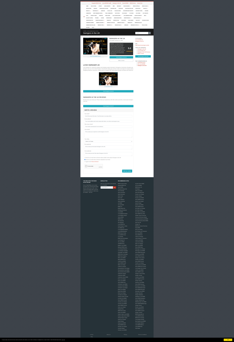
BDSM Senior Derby (122, 310)
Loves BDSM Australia (139, 315)
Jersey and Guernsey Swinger (141, 217)
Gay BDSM (131, 13)
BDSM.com (120, 206)
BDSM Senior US (138, 187)
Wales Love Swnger (122, 264)
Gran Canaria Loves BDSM (140, 264)
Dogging (146, 10)
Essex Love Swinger (122, 278)
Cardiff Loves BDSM (122, 261)
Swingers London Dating (140, 273)
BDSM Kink (121, 8)
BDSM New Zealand (129, 8)
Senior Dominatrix (121, 194)
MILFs (145, 15)
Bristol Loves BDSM (122, 289)
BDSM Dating (88, 8)
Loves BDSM (120, 211)
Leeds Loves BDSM (139, 240)
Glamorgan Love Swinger (140, 248)
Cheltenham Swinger (122, 273)
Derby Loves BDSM (121, 312)
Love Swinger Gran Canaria (140, 268)
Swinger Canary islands (139, 257)
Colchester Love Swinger (123, 287)
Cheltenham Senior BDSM (123, 277)
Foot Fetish (117, 13)
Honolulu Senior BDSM (139, 183)
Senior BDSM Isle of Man (140, 213)
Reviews (88, 27)
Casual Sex (109, 10)
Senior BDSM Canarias (139, 255)
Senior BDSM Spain (139, 247)
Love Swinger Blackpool (122, 248)
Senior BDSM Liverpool (139, 310)
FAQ (92, 336)
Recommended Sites (92, 31)
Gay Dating (138, 13)
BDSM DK (95, 8)
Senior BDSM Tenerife (139, 261)
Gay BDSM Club (121, 227)
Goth (87, 15)
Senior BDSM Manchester (140, 287)
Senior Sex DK (116, 20)
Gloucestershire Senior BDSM (123, 271)
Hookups (101, 15)
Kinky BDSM (137, 227)
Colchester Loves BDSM (122, 284)
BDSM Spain (138, 8)
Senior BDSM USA (89, 20)
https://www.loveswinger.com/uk (142, 45)
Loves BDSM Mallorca (139, 324)
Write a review (141, 53)
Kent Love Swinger (139, 229)
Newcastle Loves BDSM (139, 291)
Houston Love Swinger (139, 194)
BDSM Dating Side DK (139, 314)
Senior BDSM (125, 3)
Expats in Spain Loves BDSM (123, 314)
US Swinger (137, 188)
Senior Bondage (121, 190)
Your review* (87, 129)
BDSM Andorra (127, 6)
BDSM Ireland (113, 8)
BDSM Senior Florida (122, 233)
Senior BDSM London (139, 271)
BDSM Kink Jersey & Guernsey (141, 225)
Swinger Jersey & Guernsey (140, 215)
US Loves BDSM (138, 185)
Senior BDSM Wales (99, 20)
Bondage (103, 10)
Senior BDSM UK (139, 39)
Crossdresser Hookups (128, 10)
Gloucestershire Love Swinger (123, 268)
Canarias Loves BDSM (139, 254)
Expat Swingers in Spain (122, 225)
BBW (114, 6)
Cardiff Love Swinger (122, 266)
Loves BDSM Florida (122, 234)
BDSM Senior (133, 3)
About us (108, 334)
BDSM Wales (95, 10)
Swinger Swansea (138, 280)
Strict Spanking (121, 220)
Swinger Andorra (100, 22)
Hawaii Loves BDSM (122, 322)
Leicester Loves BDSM (139, 277)
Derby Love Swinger (122, 307)
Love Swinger (120, 236)
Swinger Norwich (138, 305)
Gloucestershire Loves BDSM (123, 270)
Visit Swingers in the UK (143, 56)
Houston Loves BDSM (139, 197)
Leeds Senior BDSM (139, 241)
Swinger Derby (121, 308)
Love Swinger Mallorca (139, 322)
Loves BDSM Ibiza (138, 326)
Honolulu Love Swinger (122, 326)
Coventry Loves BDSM (122, 303)
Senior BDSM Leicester (139, 278)
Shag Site (138, 20)
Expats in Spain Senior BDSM (123, 315)
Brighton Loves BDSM (122, 245)
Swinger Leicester (138, 275)
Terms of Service (95, 161)
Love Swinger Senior (128, 15)
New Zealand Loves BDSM (140, 321)
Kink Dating (107, 15)
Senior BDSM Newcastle (140, 289)
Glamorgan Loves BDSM (140, 250)
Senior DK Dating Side (139, 192)
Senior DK (109, 20)
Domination (88, 13)
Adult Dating (93, 6)
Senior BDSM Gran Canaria (140, 266)
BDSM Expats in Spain (104, 8)
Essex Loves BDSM (121, 280)
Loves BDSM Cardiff (106, 3)
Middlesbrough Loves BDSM (140, 301)
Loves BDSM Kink (121, 224)
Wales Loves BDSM (121, 257)
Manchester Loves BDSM (140, 285)
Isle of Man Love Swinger (140, 208)
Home (87, 6)
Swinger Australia (111, 22)
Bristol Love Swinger (122, 292)
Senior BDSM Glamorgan (140, 252)
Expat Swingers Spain (97, 13)
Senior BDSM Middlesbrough (140, 303)
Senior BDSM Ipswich (139, 206)
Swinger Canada (120, 22)
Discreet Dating (139, 10)
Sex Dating (123, 20)
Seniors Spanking (121, 201)
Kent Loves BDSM (138, 233)
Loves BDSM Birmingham (123, 229)
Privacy (125, 334)
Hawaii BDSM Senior (122, 324)
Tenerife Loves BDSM (139, 259)
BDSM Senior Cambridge (123, 254)
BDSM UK (145, 8)
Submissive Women (90, 22)
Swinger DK (130, 22)
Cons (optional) (87, 150)
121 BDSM (120, 203)
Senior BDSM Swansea (139, 284)
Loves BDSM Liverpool (122, 215)
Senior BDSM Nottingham (140, 298)
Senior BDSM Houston (139, 199)
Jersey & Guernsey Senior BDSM (141, 220)
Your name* (87, 113)
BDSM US (88, 10)
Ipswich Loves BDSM (139, 204)
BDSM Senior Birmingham (123, 238)
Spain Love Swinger (139, 243)
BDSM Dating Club (121, 208)
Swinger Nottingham (139, 294)
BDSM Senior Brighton (122, 255)
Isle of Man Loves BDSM (140, 211)
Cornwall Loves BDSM (122, 298)
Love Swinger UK (141, 50)
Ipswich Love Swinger (139, 201)
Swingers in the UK (117, 3)
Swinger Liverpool (138, 312)
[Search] (149, 33)
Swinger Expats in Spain (122, 317)
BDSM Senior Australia (139, 317)
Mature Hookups (138, 15)
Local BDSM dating (116, 15)
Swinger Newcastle (139, 292)
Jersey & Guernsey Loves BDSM (141, 218)
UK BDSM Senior (141, 62)
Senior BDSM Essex (122, 282)
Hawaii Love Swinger (122, 319)
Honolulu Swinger (121, 328)
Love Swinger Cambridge (123, 250)
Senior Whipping (121, 199)
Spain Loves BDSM (139, 245)
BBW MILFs (119, 6)
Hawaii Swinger (121, 321)
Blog (93, 27)
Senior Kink (139, 3)
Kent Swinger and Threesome (141, 231)
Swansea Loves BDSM (139, 282)
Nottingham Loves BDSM (140, 296)
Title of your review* (88, 124)
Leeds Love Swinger (139, 236)
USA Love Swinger (138, 190)
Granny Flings (94, 15)
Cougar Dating (118, 10)
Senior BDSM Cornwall (122, 300)
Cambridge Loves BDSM (122, 252)
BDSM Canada (145, 6)
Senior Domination (121, 192)
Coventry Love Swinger (122, 301)
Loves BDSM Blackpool (122, 231)
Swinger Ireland (138, 22)
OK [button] (228, 339)
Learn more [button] (63, 339)
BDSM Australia (136, 6)
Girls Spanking (121, 222)
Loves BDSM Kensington (122, 213)
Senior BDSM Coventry (122, 305)
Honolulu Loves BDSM (122, 330)
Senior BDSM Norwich (139, 308)
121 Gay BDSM (121, 204)
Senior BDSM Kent (138, 234)
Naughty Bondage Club (122, 188)
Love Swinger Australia (139, 319)
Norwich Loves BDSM (139, 307)
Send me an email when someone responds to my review (97, 159)
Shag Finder (130, 20)
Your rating (86, 139)
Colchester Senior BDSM (122, 285)
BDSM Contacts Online (122, 183)
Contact (91, 334)
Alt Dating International (122, 210)
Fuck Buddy (124, 13)
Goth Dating (137, 328)
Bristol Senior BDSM (122, 291)
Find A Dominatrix (109, 13)
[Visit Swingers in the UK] (95, 47)
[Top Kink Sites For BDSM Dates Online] (84, 17)
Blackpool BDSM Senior (122, 247)
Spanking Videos (145, 20)
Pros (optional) (87, 144)
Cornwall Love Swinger (122, 294)
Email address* (87, 118)
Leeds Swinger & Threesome (140, 238)
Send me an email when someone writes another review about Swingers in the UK (103, 157)
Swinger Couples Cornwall (123, 296)
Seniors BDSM (121, 217)
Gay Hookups (145, 13)
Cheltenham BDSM (121, 275)
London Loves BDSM (139, 270)
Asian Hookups (107, 6)
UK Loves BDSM (141, 64)
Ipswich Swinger (138, 203)
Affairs (100, 6)
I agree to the (92, 161)
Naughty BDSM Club (96, 3)
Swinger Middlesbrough (139, 300)
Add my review (127, 171)
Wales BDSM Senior (122, 259)
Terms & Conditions (142, 334)
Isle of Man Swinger (139, 210)
